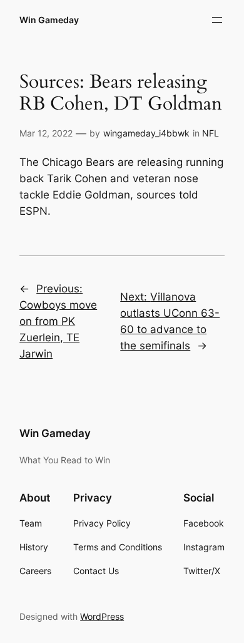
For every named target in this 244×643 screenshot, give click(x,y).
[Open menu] (217, 20)
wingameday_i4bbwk (146, 133)
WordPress (102, 616)
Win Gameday (49, 19)
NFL (210, 133)
